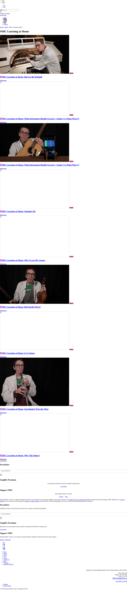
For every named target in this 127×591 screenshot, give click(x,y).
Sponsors (5, 562)
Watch (5, 19)
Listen (5, 21)
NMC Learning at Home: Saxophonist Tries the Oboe (25, 409)
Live (4, 22)
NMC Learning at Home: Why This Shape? (20, 455)
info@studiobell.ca (119, 578)
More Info (8, 540)
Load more (3, 461)
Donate (61, 496)
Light (3, 2)
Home (1, 27)
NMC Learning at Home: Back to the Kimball (21, 77)
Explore (5, 24)
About (5, 558)
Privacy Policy (7, 586)
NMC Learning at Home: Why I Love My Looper (23, 260)
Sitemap (5, 584)
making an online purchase (32, 501)
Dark (3, 1)
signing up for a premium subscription (80, 499)
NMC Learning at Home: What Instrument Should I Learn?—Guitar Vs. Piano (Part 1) (40, 165)
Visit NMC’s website (121, 581)
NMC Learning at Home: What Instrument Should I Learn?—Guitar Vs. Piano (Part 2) (40, 119)
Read (4, 18)
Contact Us (6, 559)
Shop (66, 496)
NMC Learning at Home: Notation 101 (18, 211)
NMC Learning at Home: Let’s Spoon (18, 353)
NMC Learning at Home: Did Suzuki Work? (21, 307)
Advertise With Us (8, 564)
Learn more (3, 15)
